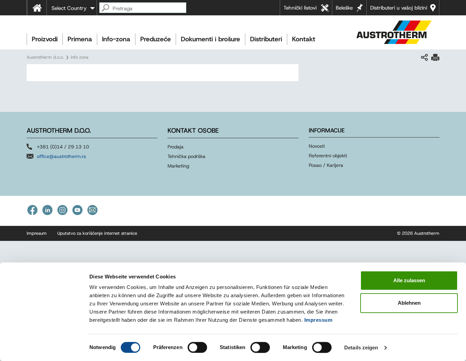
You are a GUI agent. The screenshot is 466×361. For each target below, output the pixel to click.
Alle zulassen (409, 280)
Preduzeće (155, 39)
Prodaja (176, 147)
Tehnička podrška (186, 156)
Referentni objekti (328, 156)
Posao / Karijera (326, 165)
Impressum (318, 320)
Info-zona (116, 39)
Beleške (344, 7)
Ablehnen (409, 303)
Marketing (178, 166)
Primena (80, 39)
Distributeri (266, 39)
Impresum (37, 233)
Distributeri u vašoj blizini (398, 7)
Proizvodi (45, 39)
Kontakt (303, 39)
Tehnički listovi (300, 7)
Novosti (317, 146)
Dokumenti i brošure (210, 39)
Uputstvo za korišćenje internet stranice (97, 233)
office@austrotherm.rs (61, 156)
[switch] (197, 347)
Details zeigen (361, 347)
